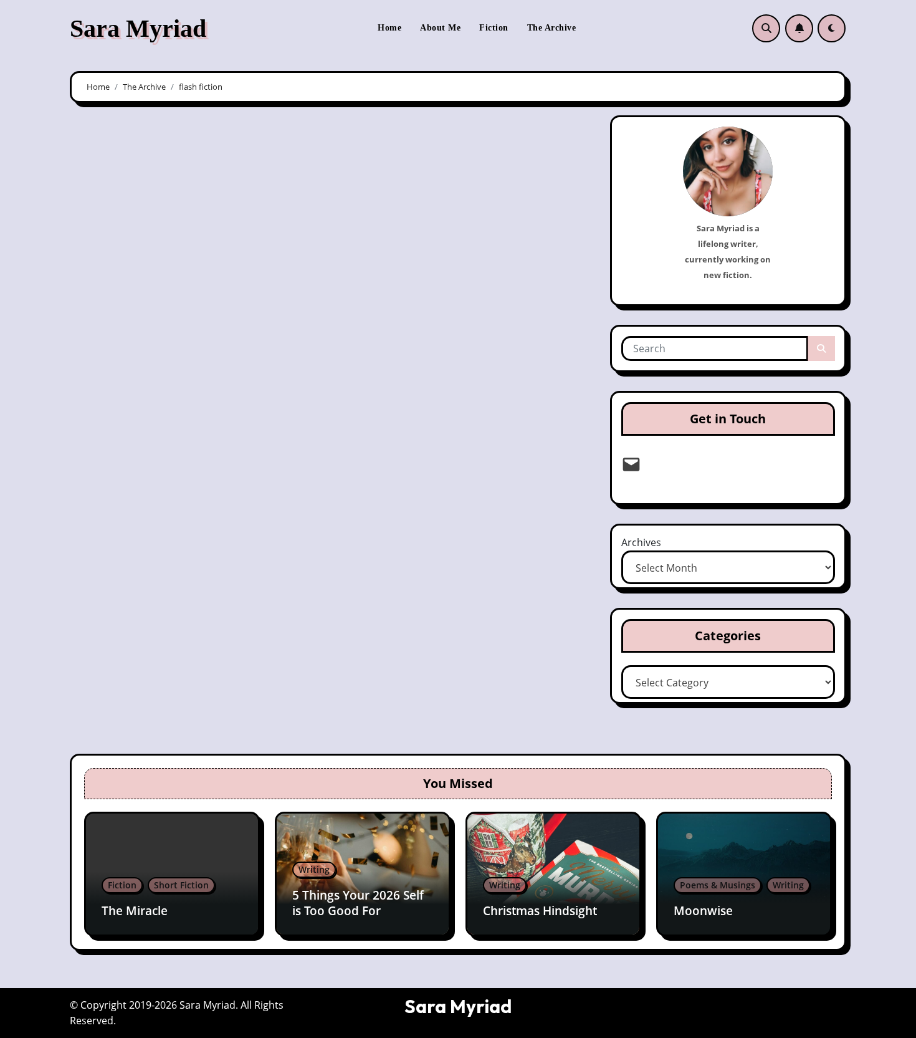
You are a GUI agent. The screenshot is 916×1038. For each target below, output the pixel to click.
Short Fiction (181, 885)
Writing (314, 869)
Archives (641, 542)
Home (389, 27)
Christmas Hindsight (540, 911)
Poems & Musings (717, 885)
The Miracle (135, 911)
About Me (440, 27)
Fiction (493, 27)
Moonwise (703, 911)
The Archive (551, 27)
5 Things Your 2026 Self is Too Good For (358, 903)
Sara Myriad (138, 28)
